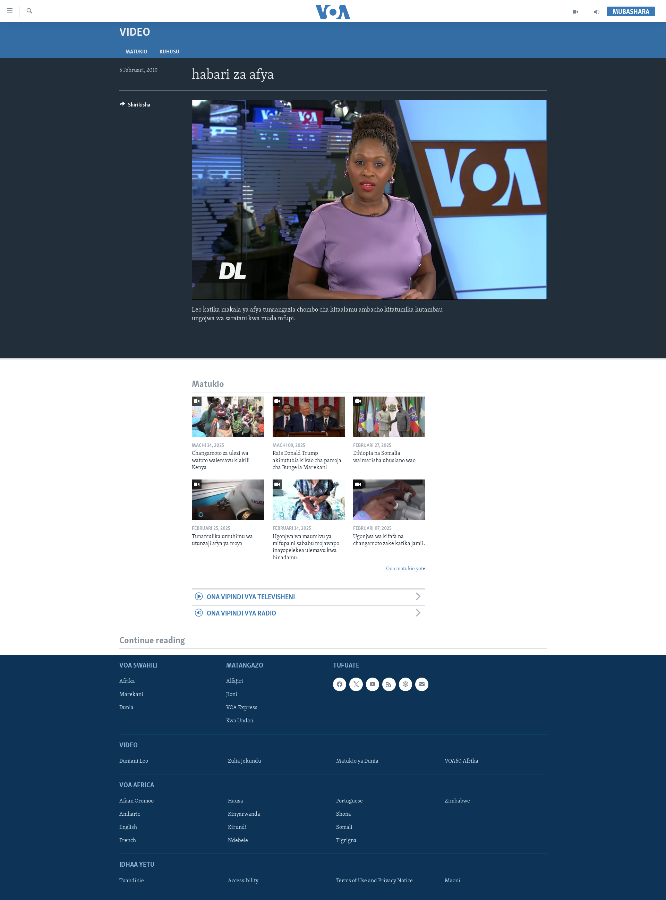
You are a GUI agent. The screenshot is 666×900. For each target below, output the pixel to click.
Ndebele (238, 841)
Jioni (231, 695)
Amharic (129, 814)
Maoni (452, 881)
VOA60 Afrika (461, 761)
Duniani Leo (133, 761)
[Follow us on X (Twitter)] (355, 684)
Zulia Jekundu (244, 761)
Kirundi (237, 828)
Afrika (127, 682)
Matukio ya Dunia (357, 761)
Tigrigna (346, 841)
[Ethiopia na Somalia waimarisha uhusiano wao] (389, 417)
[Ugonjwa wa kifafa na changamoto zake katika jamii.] (389, 499)
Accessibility (243, 881)
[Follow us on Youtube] (372, 684)
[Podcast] (405, 684)
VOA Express (241, 708)
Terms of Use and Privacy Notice (374, 881)
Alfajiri (234, 682)
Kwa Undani (240, 721)
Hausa (235, 801)
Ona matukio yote (405, 568)
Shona (343, 814)
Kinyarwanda (244, 814)
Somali (344, 828)
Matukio (136, 52)
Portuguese (349, 801)
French (127, 841)
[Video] (575, 12)
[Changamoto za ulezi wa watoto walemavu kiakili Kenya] (228, 417)
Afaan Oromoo (136, 801)
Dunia (126, 708)
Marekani (131, 695)
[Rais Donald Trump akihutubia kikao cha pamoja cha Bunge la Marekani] (309, 417)
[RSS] (388, 684)
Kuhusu (169, 52)
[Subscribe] (421, 684)
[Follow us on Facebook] (339, 684)
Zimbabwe (457, 801)
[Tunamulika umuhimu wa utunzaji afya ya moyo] (228, 499)
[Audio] (596, 12)
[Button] (135, 106)
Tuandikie (131, 881)
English (128, 828)
